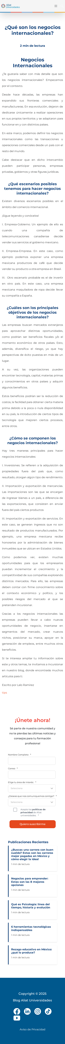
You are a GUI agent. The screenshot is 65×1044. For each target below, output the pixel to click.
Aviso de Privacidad (32, 1029)
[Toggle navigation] (55, 6)
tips (4, 692)
